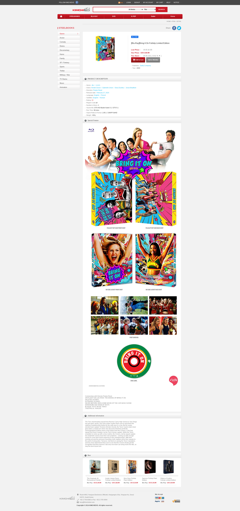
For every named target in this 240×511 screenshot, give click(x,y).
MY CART (159, 2)
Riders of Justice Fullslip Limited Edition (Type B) (168, 480)
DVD (114, 16)
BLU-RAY (94, 16)
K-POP (133, 16)
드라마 (98, 85)
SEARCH (161, 9)
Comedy (63, 42)
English (96, 95)
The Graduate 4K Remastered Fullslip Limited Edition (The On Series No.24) (94, 481)
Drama (62, 46)
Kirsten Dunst (95, 88)
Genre (62, 34)
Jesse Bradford (131, 88)
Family (62, 58)
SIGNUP (137, 2)
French (103, 95)
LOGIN (128, 2)
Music (62, 83)
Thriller (62, 71)
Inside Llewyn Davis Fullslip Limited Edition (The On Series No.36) (113, 480)
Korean (102, 98)
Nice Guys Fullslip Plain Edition (130, 479)
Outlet (153, 16)
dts (93, 85)
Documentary (64, 50)
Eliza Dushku (119, 88)
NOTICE (176, 2)
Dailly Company (145, 65)
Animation (63, 87)
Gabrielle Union (107, 88)
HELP (168, 2)
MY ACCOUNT (148, 2)
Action (62, 38)
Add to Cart (139, 60)
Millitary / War (65, 75)
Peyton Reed (97, 90)
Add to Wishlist (153, 60)
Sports (62, 67)
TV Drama (63, 79)
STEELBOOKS (75, 16)
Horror (62, 54)
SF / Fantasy (64, 62)
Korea (173, 16)
